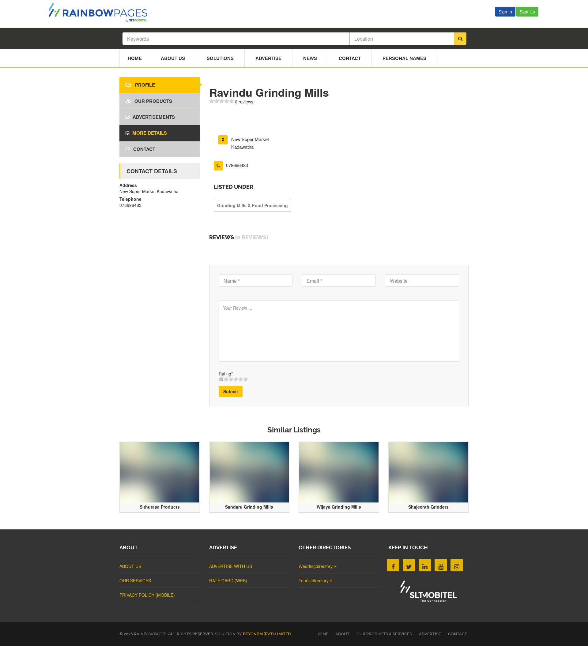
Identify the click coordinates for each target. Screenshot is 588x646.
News (310, 58)
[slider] (221, 101)
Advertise (268, 58)
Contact (350, 58)
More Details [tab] (149, 132)
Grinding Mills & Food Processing (252, 205)
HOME (322, 634)
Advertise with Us (230, 566)
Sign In (505, 12)
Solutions (220, 58)
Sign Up (527, 12)
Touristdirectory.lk (316, 580)
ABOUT (342, 634)
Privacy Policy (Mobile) (147, 595)
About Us (173, 58)
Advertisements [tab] (154, 117)
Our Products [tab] (153, 101)
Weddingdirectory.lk (318, 566)
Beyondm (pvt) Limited (267, 634)
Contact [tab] (144, 149)
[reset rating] (221, 379)
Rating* (226, 374)
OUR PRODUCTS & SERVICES (384, 634)
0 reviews (244, 102)
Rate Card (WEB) (228, 580)
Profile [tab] (144, 84)
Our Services (135, 580)
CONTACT (457, 634)
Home (135, 58)
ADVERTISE (430, 634)
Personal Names (404, 58)
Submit (230, 391)
